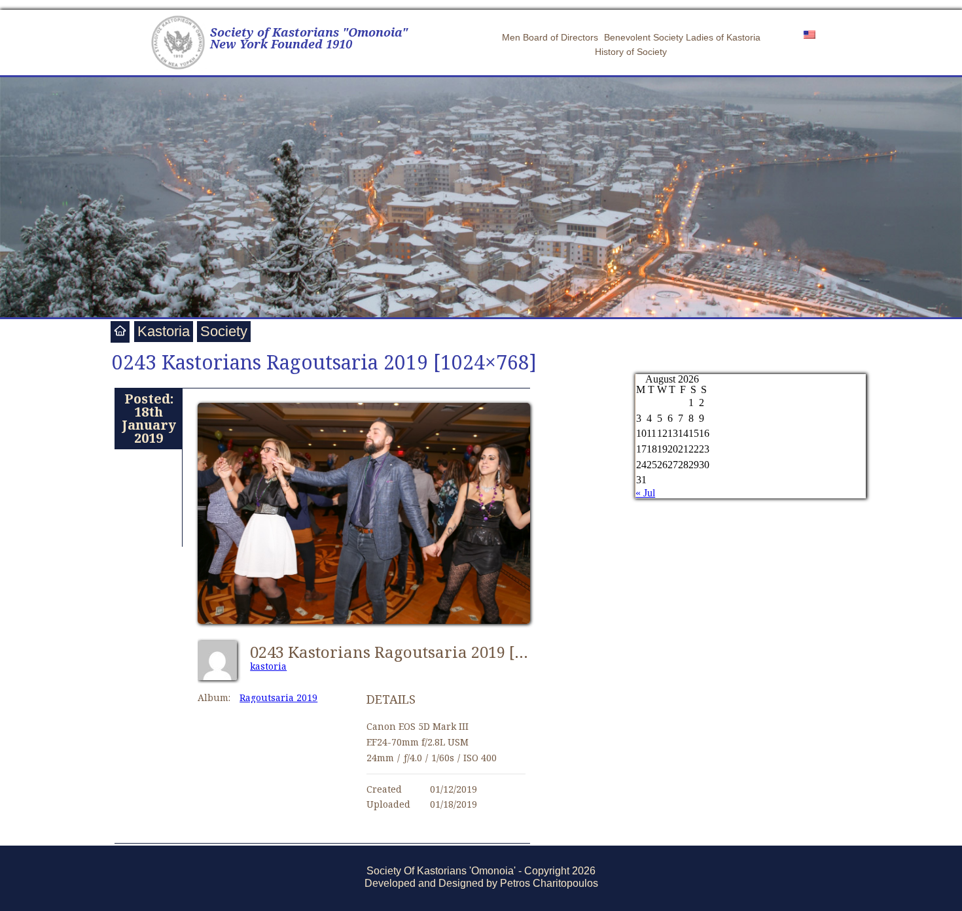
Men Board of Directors (550, 37)
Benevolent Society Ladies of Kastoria (682, 37)
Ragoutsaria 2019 (278, 697)
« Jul (645, 492)
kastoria (268, 666)
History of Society (631, 51)
